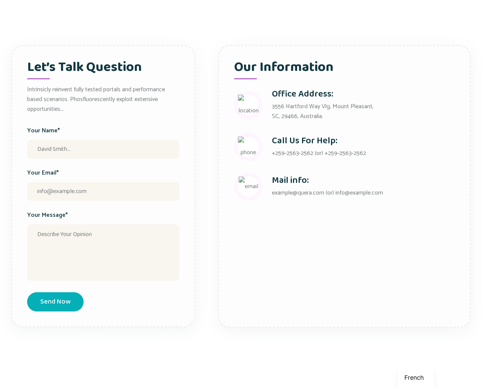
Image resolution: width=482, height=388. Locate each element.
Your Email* (43, 173)
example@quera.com (298, 193)
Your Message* (47, 215)
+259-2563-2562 (292, 153)
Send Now (55, 301)
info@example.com (359, 193)
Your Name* (43, 131)
